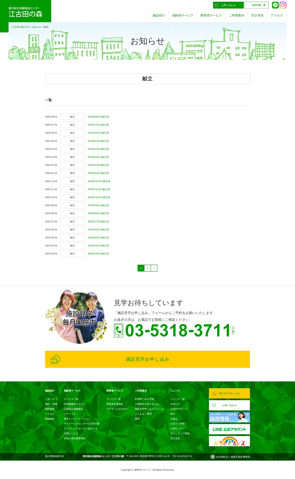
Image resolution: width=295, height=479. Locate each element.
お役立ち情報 (177, 423)
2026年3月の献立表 (98, 157)
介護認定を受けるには (147, 404)
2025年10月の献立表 (99, 197)
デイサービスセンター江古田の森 (82, 423)
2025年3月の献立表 (98, 253)
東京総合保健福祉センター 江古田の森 (25, 16)
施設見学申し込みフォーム (149, 408)
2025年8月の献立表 (98, 213)
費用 (137, 418)
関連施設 (50, 418)
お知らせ (36, 27)
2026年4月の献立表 (98, 149)
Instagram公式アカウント (283, 5)
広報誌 (174, 418)
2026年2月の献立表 (98, 165)
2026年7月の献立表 (98, 124)
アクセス (277, 15)
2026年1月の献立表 (98, 173)
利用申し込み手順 (144, 399)
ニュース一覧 (177, 399)
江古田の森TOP (20, 27)
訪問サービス (71, 433)
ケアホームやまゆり (117, 408)
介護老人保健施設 (73, 408)
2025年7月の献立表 (98, 221)
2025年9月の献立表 (98, 205)
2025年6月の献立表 (98, 229)
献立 (172, 413)
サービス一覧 (71, 399)
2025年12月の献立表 (99, 181)
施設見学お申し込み (147, 359)
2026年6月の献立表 (98, 132)
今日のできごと (178, 408)
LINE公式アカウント (275, 5)
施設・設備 (51, 404)
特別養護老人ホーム (74, 404)
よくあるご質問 (143, 413)
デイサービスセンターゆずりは (80, 428)
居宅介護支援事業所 (74, 438)
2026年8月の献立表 (98, 116)
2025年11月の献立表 (99, 189)
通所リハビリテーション (77, 418)
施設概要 (50, 408)
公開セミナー (177, 428)
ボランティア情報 (179, 433)
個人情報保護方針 (54, 456)
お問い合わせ (228, 5)
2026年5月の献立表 (98, 141)
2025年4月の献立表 (98, 245)
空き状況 (257, 15)
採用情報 (256, 5)
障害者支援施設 (115, 404)
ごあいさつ (51, 399)
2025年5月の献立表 (98, 237)
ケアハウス (70, 413)
